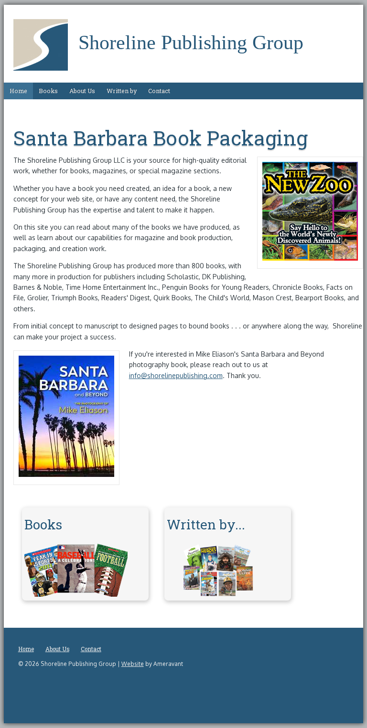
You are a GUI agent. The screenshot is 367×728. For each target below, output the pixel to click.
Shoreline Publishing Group (190, 42)
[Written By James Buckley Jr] (218, 594)
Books (48, 91)
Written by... (206, 524)
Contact (159, 91)
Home (18, 91)
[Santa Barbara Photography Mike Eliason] (66, 474)
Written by (122, 91)
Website (132, 663)
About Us (82, 91)
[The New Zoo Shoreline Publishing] (310, 258)
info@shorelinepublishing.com (176, 375)
